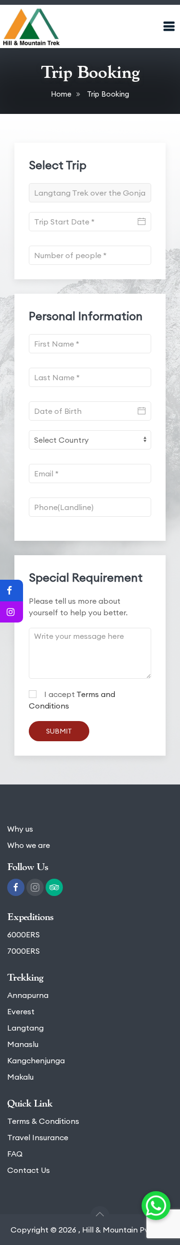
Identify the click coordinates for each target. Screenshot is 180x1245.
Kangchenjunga (36, 1060)
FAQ (15, 1153)
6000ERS (23, 934)
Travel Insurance (37, 1137)
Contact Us (28, 1170)
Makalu (20, 1077)
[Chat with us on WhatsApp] (156, 1205)
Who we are (28, 845)
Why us (20, 829)
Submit (59, 731)
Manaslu (22, 1044)
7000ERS (23, 951)
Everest (21, 1011)
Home (61, 94)
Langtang (25, 1028)
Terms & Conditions (43, 1121)
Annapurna (27, 995)
